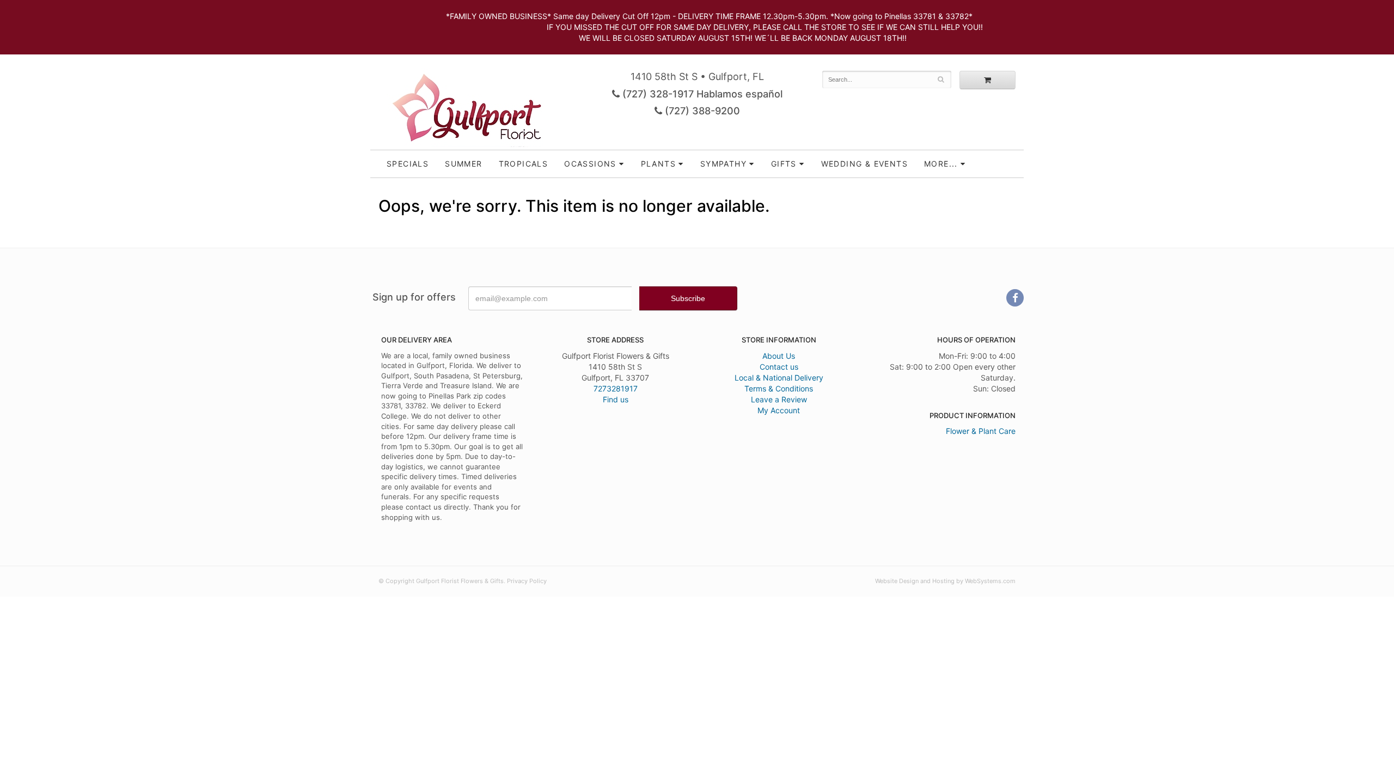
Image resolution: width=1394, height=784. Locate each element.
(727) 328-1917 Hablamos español (701, 94)
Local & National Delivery (779, 377)
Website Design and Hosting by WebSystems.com (945, 581)
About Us (778, 355)
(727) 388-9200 (701, 111)
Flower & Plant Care (981, 431)
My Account (778, 410)
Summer (463, 163)
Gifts (784, 163)
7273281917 (616, 388)
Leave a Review (779, 399)
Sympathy (723, 163)
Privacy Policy (527, 581)
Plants (658, 163)
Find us (615, 399)
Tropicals (523, 163)
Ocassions (590, 163)
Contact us (779, 366)
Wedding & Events (864, 163)
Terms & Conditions (778, 388)
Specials (408, 163)
